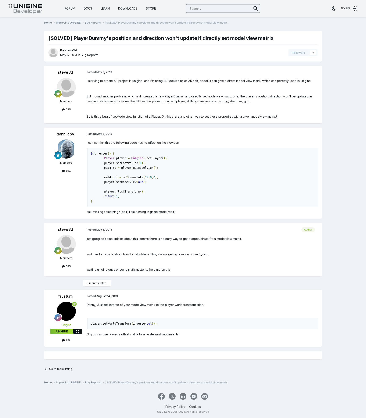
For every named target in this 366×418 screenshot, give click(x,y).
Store (151, 8)
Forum (70, 8)
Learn (105, 8)
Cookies (195, 406)
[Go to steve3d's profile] (53, 52)
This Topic (239, 8)
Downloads (127, 8)
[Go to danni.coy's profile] (66, 149)
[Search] (256, 8)
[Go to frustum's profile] (66, 311)
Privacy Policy (175, 406)
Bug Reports (89, 55)
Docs (88, 8)
